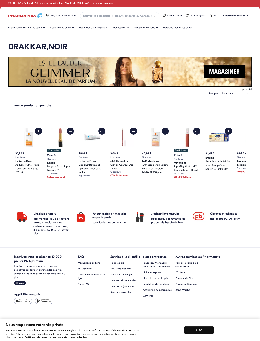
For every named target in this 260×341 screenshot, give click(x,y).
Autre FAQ (83, 284)
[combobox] (119, 15)
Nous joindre (117, 262)
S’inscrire (20, 283)
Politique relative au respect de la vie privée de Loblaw (56, 337)
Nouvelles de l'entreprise (156, 278)
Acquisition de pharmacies (157, 289)
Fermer (199, 329)
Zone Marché (182, 289)
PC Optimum (85, 268)
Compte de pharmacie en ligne (91, 276)
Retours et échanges (121, 274)
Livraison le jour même (122, 286)
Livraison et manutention (123, 280)
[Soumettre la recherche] (154, 16)
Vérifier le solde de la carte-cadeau (186, 264)
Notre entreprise (152, 272)
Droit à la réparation (121, 292)
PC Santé (180, 272)
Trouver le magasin (120, 268)
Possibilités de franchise (156, 284)
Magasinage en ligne (89, 262)
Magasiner (110, 3)
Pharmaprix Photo (185, 278)
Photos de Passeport (186, 284)
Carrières (148, 295)
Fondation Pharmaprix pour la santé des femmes (157, 264)
